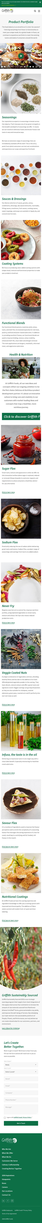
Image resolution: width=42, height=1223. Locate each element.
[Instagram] (12, 1200)
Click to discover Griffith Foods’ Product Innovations (22, 416)
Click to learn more (8, 492)
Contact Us (6, 1195)
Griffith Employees (7, 1210)
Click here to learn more (10, 847)
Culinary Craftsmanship (10, 1165)
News (4, 1183)
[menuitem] (3, 1200)
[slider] (11, 67)
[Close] (40, 2)
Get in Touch (21, 1123)
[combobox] (21, 1064)
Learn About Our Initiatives (11, 1028)
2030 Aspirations (8, 1175)
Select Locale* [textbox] (10, 1072)
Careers (5, 1187)
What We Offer (7, 1153)
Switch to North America (8, 5)
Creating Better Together (12, 1168)
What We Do (6, 1157)
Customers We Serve (10, 1161)
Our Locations (7, 1191)
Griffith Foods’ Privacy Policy (22, 1117)
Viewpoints (6, 1179)
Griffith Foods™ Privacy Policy (23, 1210)
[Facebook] (7, 1200)
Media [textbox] (7, 1065)
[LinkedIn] (3, 1200)
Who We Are (6, 1149)
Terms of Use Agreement (9, 1214)
